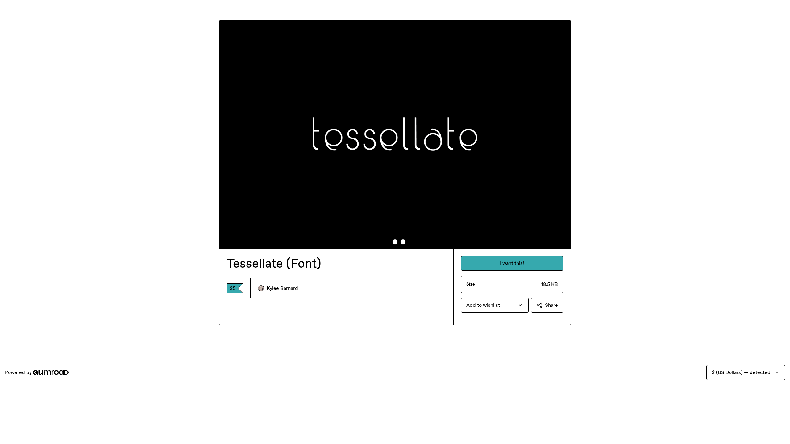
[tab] (387, 242)
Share (551, 305)
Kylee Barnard (282, 288)
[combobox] (495, 305)
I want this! (512, 263)
